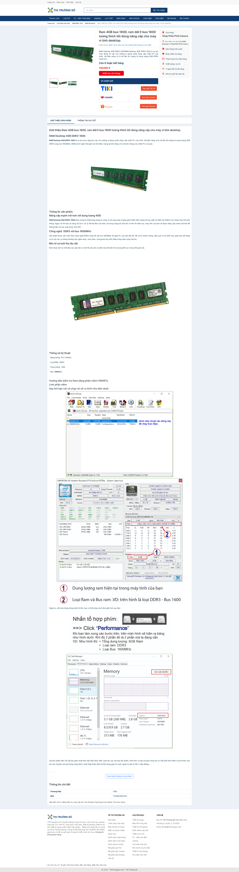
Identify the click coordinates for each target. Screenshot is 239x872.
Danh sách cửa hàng (116, 841)
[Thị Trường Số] (59, 817)
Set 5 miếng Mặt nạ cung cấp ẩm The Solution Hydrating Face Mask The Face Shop (91, 802)
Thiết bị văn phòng (140, 851)
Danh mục (60, 2)
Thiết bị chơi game (139, 827)
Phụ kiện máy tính (139, 855)
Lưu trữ (109, 18)
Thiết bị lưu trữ (138, 834)
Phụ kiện (159, 18)
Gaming (97, 18)
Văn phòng (134, 18)
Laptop (66, 18)
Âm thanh (184, 18)
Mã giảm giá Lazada (116, 851)
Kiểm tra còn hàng (111, 73)
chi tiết (86, 120)
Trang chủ (51, 2)
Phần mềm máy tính (140, 830)
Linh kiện (147, 18)
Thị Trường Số (131, 870)
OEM (110, 45)
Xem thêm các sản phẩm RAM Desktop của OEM (132, 45)
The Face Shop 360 (75, 865)
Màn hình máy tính (139, 823)
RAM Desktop (90, 23)
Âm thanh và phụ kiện (141, 848)
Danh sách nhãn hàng (117, 837)
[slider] (53, 83)
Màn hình (121, 18)
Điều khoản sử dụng (116, 827)
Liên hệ (78, 2)
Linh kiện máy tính (63, 23)
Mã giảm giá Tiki (114, 848)
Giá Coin (103, 865)
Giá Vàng (87, 865)
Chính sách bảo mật (116, 823)
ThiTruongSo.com (117, 870)
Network (171, 18)
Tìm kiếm (160, 10)
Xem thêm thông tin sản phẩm (119, 776)
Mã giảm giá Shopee (116, 855)
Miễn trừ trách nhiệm (116, 830)
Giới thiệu (70, 2)
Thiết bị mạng (138, 820)
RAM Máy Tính (77, 23)
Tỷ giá (63, 865)
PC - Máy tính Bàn (82, 18)
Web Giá (95, 865)
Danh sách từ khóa (115, 844)
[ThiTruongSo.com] (61, 10)
